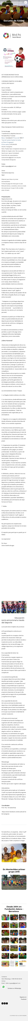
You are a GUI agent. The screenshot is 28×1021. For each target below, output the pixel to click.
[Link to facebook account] (2, 1003)
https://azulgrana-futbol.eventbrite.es (13, 127)
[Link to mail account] (5, 1003)
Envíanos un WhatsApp (14, 988)
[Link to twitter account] (7, 1003)
